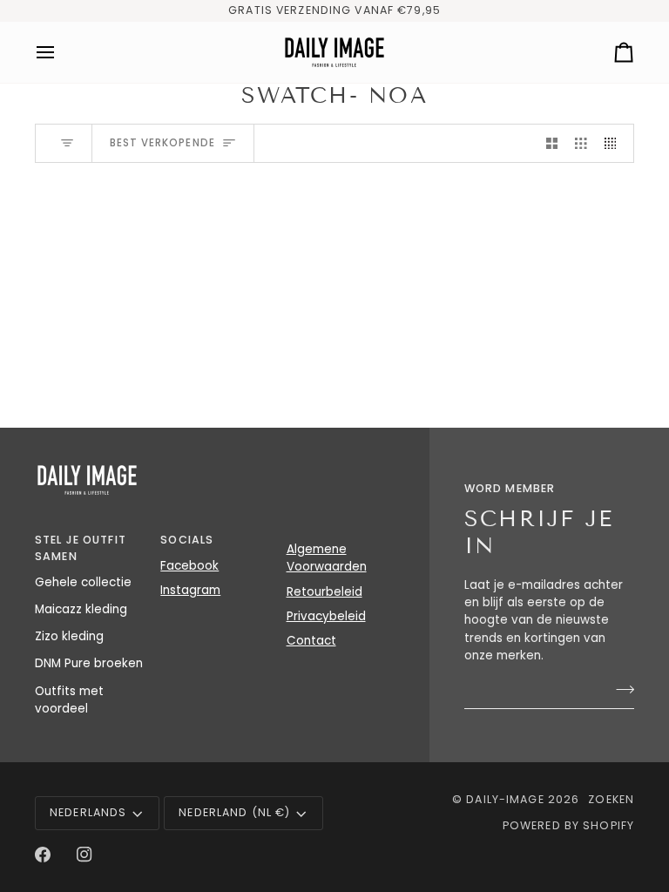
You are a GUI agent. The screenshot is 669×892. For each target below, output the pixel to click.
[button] (341, 536)
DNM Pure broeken (89, 663)
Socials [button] (186, 539)
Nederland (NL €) (234, 812)
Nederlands (88, 812)
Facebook (189, 566)
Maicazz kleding (81, 609)
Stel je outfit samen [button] (80, 548)
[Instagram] (84, 854)
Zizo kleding (69, 636)
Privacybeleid (326, 616)
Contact (311, 640)
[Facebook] (43, 854)
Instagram (190, 590)
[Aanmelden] (619, 689)
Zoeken (611, 799)
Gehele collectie (83, 582)
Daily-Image (505, 799)
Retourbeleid (324, 592)
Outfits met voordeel (69, 700)
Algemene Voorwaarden (327, 558)
